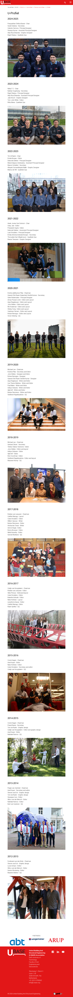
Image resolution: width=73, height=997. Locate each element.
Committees (29, 7)
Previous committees (39, 7)
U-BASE (16, 7)
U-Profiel (48, 7)
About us (22, 7)
